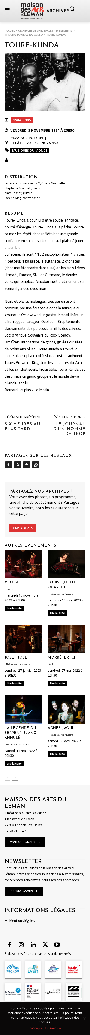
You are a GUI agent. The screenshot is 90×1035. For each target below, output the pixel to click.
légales (29, 920)
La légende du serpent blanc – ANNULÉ (22, 733)
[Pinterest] (26, 464)
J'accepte (36, 1028)
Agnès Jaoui (60, 728)
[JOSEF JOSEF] (23, 639)
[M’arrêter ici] (66, 639)
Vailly (51, 664)
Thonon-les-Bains (27, 138)
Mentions (16, 920)
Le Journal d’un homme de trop (69, 429)
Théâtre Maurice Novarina (24, 35)
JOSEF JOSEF (17, 657)
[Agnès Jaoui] (66, 709)
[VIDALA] (23, 564)
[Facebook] (8, 464)
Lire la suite (14, 608)
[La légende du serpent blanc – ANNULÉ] (23, 709)
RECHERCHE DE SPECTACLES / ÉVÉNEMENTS (45, 31)
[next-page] (15, 778)
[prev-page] (7, 778)
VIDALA (11, 582)
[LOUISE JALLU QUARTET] (66, 564)
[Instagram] (21, 945)
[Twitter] (17, 464)
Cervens (9, 589)
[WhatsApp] (35, 464)
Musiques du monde (30, 150)
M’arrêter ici (61, 657)
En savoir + (53, 1028)
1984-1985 (22, 119)
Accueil (10, 31)
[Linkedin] (33, 945)
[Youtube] (57, 945)
